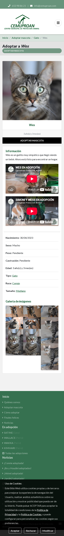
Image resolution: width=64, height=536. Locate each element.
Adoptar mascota (21, 37)
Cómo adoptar (12, 412)
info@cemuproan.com (45, 5)
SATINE (12, 432)
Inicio (5, 37)
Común (16, 283)
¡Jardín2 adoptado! (14, 478)
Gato (36, 37)
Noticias (8, 422)
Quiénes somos (12, 402)
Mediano (21, 290)
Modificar (47, 530)
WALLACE (13, 437)
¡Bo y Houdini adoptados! (17, 468)
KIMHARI (13, 447)
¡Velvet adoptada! (13, 473)
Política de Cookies (31, 514)
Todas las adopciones (16, 453)
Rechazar (31, 530)
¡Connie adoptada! (14, 463)
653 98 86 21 (18, 5)
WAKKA (12, 442)
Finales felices (11, 417)
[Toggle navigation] (58, 22)
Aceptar (15, 530)
